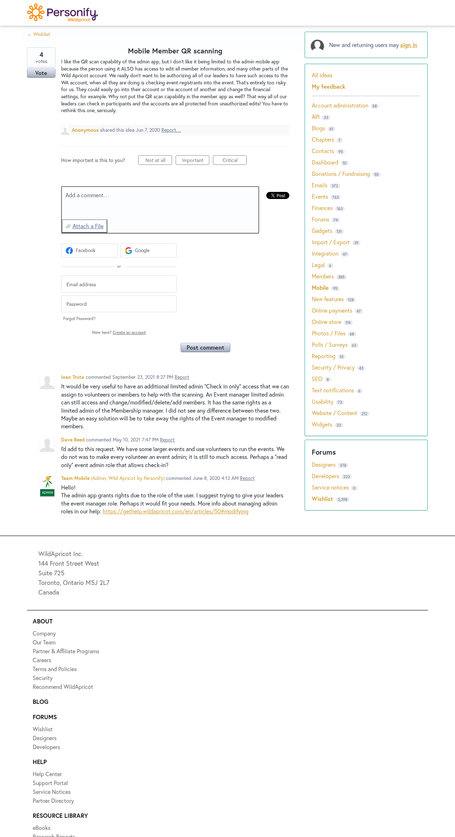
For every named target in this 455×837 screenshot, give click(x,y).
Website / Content (334, 413)
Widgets (322, 424)
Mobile (320, 287)
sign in (408, 44)
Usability (322, 401)
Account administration (340, 105)
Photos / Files (329, 333)
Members (323, 276)
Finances (322, 207)
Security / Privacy (333, 367)
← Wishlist (38, 34)
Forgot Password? (79, 318)
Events (320, 196)
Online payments (332, 310)
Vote (41, 73)
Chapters (323, 139)
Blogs (318, 128)
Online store (326, 321)
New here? (119, 332)
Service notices (331, 487)
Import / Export (331, 242)
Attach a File (88, 226)
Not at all (158, 161)
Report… (171, 129)
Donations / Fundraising (341, 173)
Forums (320, 219)
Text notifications (333, 390)
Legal (318, 264)
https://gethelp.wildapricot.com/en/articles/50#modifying (175, 511)
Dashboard (325, 162)
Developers (326, 476)
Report (182, 376)
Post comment (205, 347)
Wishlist (323, 498)
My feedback (329, 86)
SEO (317, 378)
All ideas (322, 75)
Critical (235, 161)
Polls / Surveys (330, 344)
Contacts (323, 151)
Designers (324, 464)
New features (328, 299)
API (316, 116)
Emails (319, 185)
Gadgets (322, 230)
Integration (325, 253)
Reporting (324, 356)
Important (195, 161)
